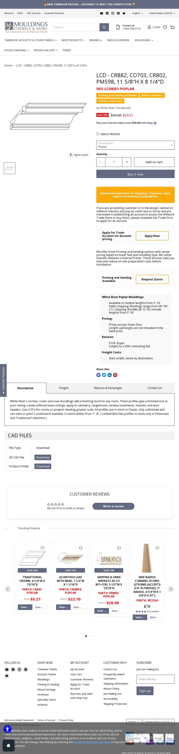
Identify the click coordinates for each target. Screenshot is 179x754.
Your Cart (76, 674)
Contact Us (155, 388)
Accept (158, 738)
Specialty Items (46, 699)
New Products (72, 40)
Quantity (102, 154)
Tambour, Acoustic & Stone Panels (29, 40)
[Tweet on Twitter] (104, 375)
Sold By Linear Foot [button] (110, 101)
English (136, 13)
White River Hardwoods (115, 108)
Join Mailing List (112, 693)
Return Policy (111, 688)
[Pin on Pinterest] (115, 375)
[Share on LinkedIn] (110, 375)
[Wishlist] (165, 27)
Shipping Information (115, 683)
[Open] (9, 745)
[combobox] (75, 27)
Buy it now (135, 174)
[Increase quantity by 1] (126, 162)
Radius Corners (118, 40)
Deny (170, 738)
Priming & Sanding (48, 684)
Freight (64, 388)
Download (42, 457)
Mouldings (143, 40)
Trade (66, 50)
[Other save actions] (145, 738)
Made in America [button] (152, 95)
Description (25, 388)
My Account (77, 669)
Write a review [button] (113, 506)
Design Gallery (45, 50)
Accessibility (110, 698)
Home (8, 65)
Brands (95, 40)
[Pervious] (7, 589)
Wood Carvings (15, 50)
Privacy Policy (66, 720)
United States (160, 13)
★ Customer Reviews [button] (3, 380)
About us (9, 13)
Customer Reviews (54, 13)
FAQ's (20, 13)
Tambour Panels (47, 669)
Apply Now (152, 236)
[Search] (104, 27)
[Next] (171, 589)
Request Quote (152, 279)
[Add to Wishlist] (42, 548)
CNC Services (34, 13)
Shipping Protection (115, 703)
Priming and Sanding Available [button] (117, 95)
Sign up (145, 691)
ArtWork (42, 704)
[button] (142, 611)
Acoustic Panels (46, 674)
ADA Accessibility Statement (19, 720)
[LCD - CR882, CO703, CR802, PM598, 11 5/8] (9, 168)
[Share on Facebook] (98, 375)
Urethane (43, 694)
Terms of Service (46, 720)
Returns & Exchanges (108, 388)
